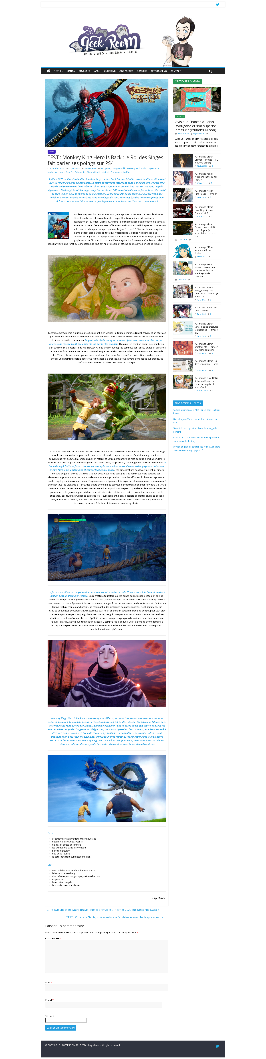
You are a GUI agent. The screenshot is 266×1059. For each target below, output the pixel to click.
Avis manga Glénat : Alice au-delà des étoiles (204, 250)
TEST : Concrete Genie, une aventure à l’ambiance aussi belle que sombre (116, 917)
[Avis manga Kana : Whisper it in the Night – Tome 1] (183, 172)
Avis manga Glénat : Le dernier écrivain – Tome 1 (206, 363)
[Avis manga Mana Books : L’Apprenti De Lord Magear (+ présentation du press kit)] (183, 222)
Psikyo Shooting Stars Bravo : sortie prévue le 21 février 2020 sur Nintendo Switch (103, 910)
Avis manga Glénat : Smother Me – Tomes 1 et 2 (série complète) (206, 346)
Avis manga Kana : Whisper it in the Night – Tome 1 (206, 176)
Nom (48, 982)
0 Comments (90, 168)
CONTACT (175, 71)
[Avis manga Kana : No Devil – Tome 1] (183, 306)
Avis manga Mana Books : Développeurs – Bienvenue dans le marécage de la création (206, 270)
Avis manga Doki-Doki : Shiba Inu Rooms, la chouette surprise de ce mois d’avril (206, 382)
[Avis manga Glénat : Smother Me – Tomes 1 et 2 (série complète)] (183, 342)
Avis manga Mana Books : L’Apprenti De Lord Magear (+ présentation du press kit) (205, 230)
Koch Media (141, 168)
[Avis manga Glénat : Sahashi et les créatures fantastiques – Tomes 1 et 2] (183, 322)
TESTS (57, 71)
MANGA (71, 71)
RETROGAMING (159, 71)
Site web (49, 1016)
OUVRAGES (84, 71)
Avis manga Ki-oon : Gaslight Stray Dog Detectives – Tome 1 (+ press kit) (206, 292)
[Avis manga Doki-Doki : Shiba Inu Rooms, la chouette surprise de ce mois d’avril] (183, 376)
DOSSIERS (142, 71)
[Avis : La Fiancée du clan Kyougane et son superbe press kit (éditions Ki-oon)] (197, 88)
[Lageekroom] (133, 16)
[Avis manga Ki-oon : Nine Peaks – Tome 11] (183, 189)
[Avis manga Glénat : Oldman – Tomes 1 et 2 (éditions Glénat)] (183, 155)
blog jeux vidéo (119, 168)
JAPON (97, 71)
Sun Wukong (76, 172)
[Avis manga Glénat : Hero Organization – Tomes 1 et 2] (183, 205)
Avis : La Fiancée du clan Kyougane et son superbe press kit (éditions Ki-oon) (195, 125)
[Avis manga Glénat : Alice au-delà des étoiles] (183, 245)
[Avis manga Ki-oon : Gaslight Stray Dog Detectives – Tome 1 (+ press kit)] (183, 286)
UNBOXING (110, 71)
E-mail (49, 999)
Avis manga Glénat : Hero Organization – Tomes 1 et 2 (205, 209)
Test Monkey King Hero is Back (96, 172)
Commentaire (53, 938)
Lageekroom (74, 168)
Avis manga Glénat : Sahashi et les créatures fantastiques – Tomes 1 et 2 (206, 328)
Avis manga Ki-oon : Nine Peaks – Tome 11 (206, 192)
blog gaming (106, 168)
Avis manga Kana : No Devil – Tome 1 (206, 309)
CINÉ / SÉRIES (126, 71)
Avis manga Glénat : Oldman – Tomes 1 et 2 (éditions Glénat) (206, 159)
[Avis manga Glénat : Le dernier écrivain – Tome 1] (183, 359)
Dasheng (131, 168)
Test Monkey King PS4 (120, 172)
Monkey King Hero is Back (59, 172)
